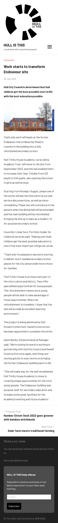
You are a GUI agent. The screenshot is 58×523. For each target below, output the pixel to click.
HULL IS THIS (14, 45)
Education (9, 60)
